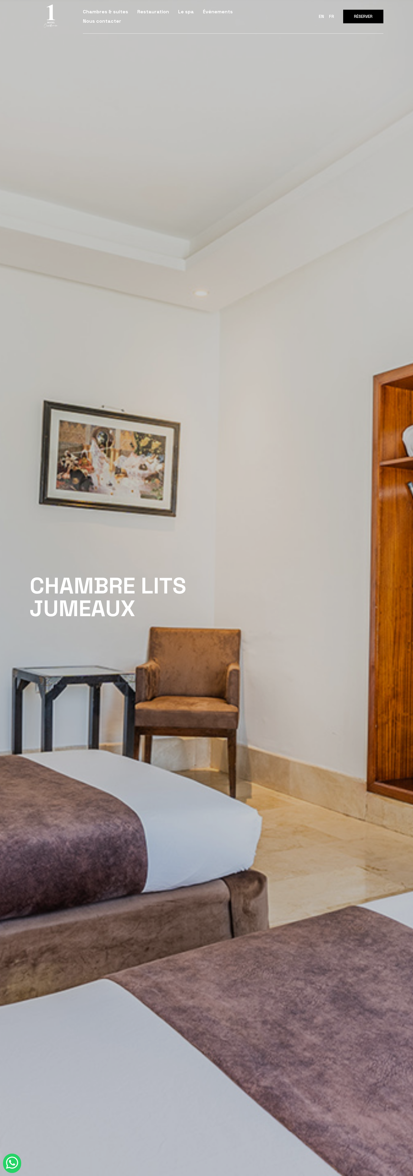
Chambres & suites (105, 11)
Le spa (186, 11)
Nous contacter (102, 21)
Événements (218, 11)
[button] (363, 16)
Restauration (153, 11)
